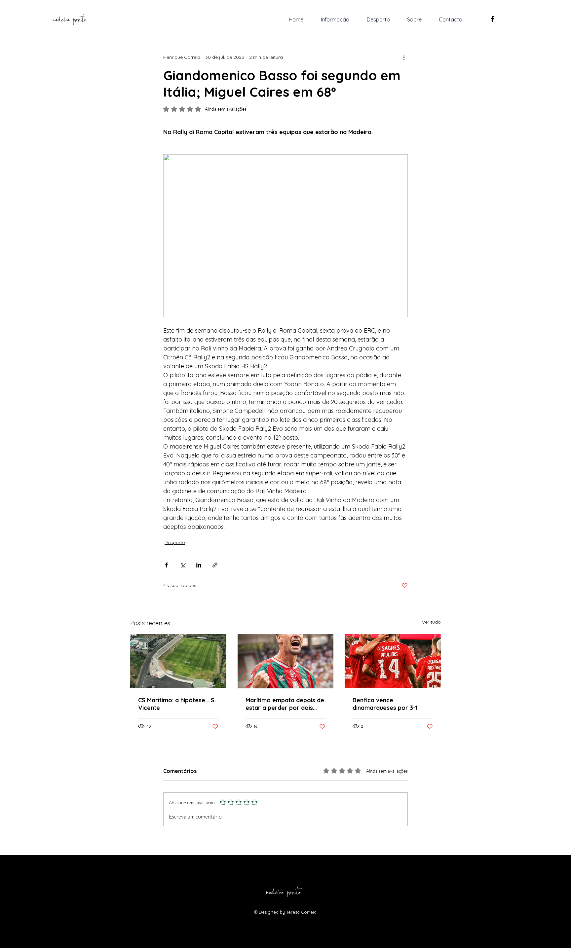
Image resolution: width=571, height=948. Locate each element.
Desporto (175, 542)
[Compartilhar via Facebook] (166, 565)
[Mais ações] (404, 57)
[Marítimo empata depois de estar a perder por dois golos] (286, 661)
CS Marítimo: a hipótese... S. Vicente (177, 703)
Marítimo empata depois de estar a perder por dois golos (285, 703)
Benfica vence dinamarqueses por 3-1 (385, 703)
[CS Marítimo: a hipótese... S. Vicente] (178, 661)
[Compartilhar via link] (215, 565)
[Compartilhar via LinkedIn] (199, 565)
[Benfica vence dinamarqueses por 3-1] (393, 661)
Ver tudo (431, 622)
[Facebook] (492, 19)
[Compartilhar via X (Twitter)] (182, 565)
